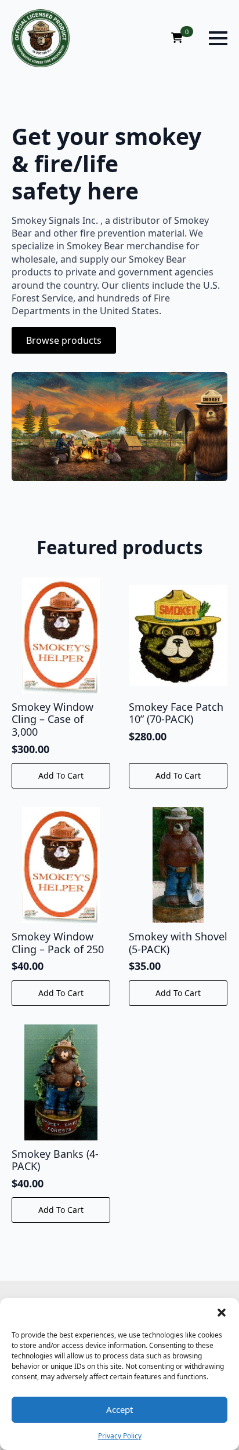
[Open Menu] (218, 38)
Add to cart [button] (61, 775)
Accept (119, 1409)
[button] (221, 1312)
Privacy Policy (120, 1436)
